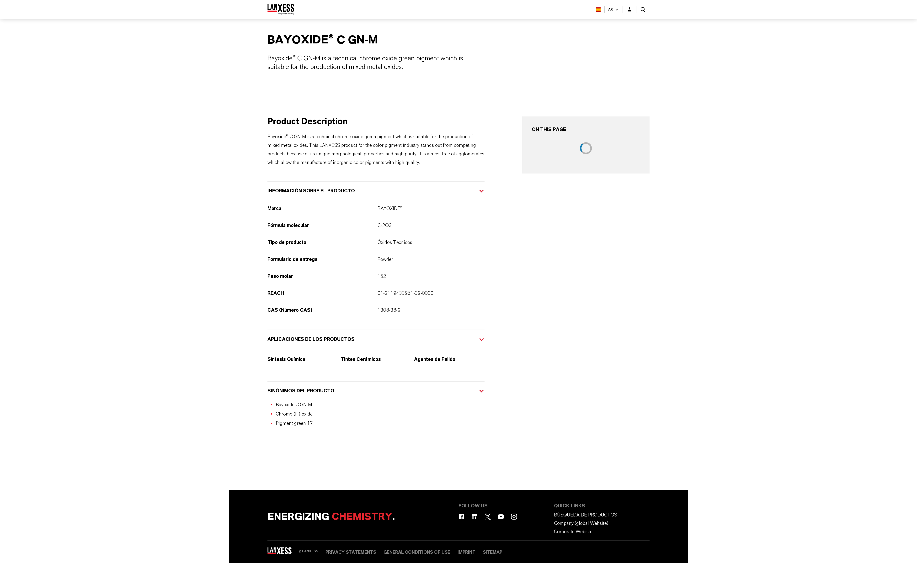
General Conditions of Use (417, 552)
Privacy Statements (350, 552)
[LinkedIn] (475, 517)
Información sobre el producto (311, 191)
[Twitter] (488, 517)
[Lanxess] (283, 552)
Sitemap (492, 552)
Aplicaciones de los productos (311, 339)
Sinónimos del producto (300, 391)
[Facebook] (461, 517)
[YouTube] (501, 517)
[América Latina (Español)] (598, 9)
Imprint (466, 552)
